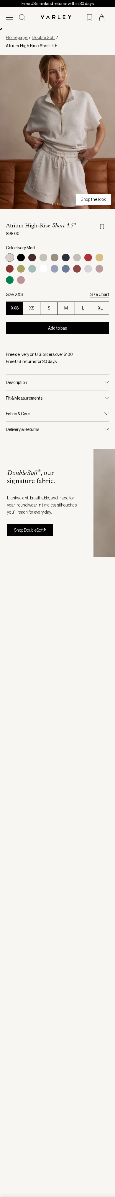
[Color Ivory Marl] (10, 257)
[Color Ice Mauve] (99, 269)
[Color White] (43, 269)
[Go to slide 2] (55, 204)
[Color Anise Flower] (99, 257)
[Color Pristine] (43, 257)
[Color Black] (21, 257)
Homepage (17, 37)
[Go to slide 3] (57, 204)
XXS (15, 308)
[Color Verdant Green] (10, 280)
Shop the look (93, 199)
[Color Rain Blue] (54, 269)
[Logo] (57, 17)
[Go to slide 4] (59, 204)
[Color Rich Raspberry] (88, 257)
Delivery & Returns (22, 429)
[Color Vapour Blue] (88, 269)
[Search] (22, 17)
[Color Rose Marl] (21, 280)
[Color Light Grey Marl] (77, 257)
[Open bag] (101, 17)
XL (100, 308)
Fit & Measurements (24, 398)
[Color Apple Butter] (77, 269)
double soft (43, 37)
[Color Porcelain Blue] (32, 269)
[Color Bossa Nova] (10, 269)
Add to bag (57, 328)
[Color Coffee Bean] (32, 257)
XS (31, 308)
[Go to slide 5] (62, 204)
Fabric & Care (18, 413)
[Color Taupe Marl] (54, 257)
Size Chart (99, 294)
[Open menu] (9, 17)
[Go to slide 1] (52, 204)
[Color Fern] (21, 269)
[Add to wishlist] (104, 226)
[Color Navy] (66, 257)
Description (16, 382)
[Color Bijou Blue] (66, 269)
